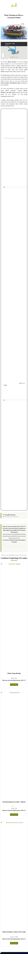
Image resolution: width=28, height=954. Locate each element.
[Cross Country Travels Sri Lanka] (14, 5)
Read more (14, 684)
